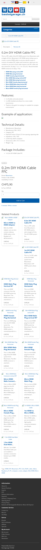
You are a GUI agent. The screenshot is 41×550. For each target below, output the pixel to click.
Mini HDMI (31, 471)
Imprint (4, 490)
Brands (4, 520)
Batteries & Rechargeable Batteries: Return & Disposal (17, 505)
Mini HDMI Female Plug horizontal (29, 349)
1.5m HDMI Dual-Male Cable (8, 444)
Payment (4, 496)
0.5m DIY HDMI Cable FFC (30, 222)
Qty (3, 191)
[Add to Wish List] (3, 163)
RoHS (26, 469)
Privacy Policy (5, 503)
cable (30, 469)
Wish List (4, 536)
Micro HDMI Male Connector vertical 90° (10, 381)
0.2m (23, 469)
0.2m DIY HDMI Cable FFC (15, 36)
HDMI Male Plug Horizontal (30, 285)
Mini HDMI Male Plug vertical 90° (30, 317)
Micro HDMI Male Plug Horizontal (29, 381)
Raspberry (5, 471)
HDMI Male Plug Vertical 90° (10, 285)
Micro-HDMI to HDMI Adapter (9, 224)
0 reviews (4, 205)
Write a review (12, 205)
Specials (4, 526)
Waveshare (9, 175)
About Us (4, 486)
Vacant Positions (6, 488)
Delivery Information (8, 494)
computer (15, 471)
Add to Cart (20, 201)
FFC (20, 469)
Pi (8, 471)
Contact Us (5, 510)
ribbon (35, 469)
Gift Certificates (6, 522)
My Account (5, 532)
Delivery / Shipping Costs (9, 498)
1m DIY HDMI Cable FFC (29, 251)
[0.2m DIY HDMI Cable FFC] (20, 41)
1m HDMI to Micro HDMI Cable (29, 413)
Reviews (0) (17, 47)
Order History (6, 534)
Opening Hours (6, 500)
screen (20, 471)
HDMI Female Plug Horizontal (10, 317)
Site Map (4, 515)
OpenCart (12, 546)
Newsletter (5, 538)
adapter (25, 471)
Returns (4, 512)
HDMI (6, 469)
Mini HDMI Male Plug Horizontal (10, 348)
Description (6, 47)
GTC (3, 492)
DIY (10, 469)
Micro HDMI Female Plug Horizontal (8, 413)
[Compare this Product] (5, 163)
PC (10, 471)
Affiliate (4, 524)
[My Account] (33, 2)
